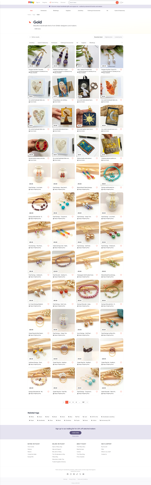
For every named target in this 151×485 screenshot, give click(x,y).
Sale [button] (31, 10)
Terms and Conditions (82, 479)
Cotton (94, 420)
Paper (32, 420)
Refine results (35, 37)
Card (85, 416)
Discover (63, 2)
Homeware (54, 42)
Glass (51, 420)
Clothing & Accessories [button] (94, 10)
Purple (78, 420)
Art (77, 42)
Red (48, 416)
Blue (71, 416)
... (79, 402)
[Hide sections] (122, 42)
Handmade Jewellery (109, 416)
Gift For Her (95, 416)
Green (40, 416)
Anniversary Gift (105, 420)
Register (44, 2)
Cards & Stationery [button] (120, 10)
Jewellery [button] (80, 10)
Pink (78, 416)
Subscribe (75, 432)
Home (29, 14)
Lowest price (118, 37)
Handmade (42, 420)
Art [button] (107, 10)
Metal (59, 420)
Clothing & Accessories (67, 42)
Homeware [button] (44, 10)
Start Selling (54, 2)
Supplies (83, 42)
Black (55, 416)
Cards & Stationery (43, 42)
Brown (86, 420)
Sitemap (65, 479)
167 (83, 402)
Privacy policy (75, 436)
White (32, 416)
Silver (63, 416)
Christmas (68, 420)
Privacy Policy (72, 479)
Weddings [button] (56, 10)
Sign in (38, 2)
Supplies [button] (68, 10)
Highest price (108, 37)
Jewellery (31, 42)
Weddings (92, 42)
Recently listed (98, 37)
